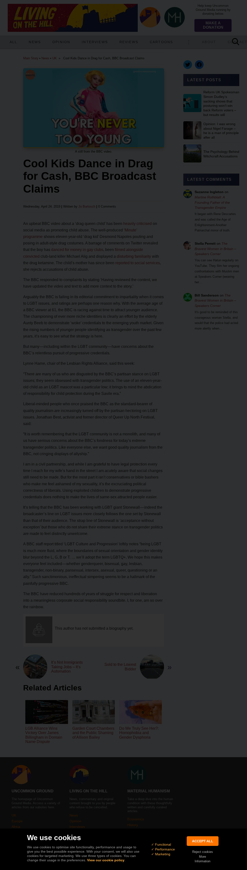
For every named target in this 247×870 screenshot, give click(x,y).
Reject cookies (202, 852)
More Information (202, 859)
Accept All (202, 841)
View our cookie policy (105, 860)
